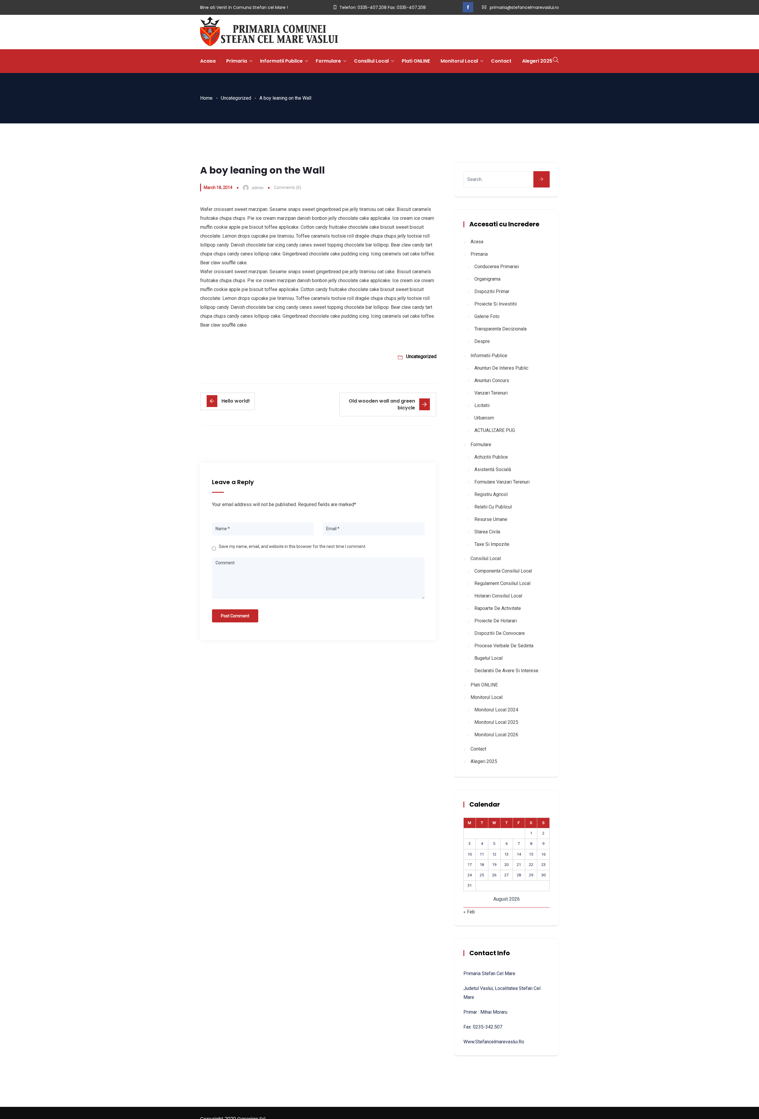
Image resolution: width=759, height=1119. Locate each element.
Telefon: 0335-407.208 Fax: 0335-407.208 (382, 7)
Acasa (208, 61)
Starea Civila (487, 532)
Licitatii (481, 405)
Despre (482, 341)
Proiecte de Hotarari (495, 621)
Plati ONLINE (416, 61)
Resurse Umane (490, 519)
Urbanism (484, 418)
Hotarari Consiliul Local (498, 596)
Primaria (236, 61)
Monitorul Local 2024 (496, 710)
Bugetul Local (488, 658)
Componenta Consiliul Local (503, 571)
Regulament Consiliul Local (502, 583)
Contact (501, 61)
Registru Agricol (491, 494)
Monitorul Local (459, 61)
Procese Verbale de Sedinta (503, 645)
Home (206, 98)
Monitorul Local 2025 (496, 722)
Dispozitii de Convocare (499, 633)
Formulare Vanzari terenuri (502, 482)
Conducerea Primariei (496, 266)
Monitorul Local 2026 (496, 734)
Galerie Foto (487, 316)
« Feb (469, 912)
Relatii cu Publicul (493, 507)
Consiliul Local (371, 61)
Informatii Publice (281, 61)
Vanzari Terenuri (491, 393)
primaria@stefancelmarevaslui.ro (524, 7)
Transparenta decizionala (500, 329)
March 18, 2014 (218, 187)
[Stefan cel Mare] (269, 32)
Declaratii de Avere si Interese (506, 670)
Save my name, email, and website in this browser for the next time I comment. (292, 546)
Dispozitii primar (491, 291)
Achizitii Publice (491, 457)
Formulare (328, 61)
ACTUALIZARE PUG (494, 430)
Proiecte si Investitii (495, 304)
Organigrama (487, 279)
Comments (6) (287, 187)
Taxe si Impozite (491, 544)
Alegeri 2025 (537, 61)
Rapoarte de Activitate (497, 608)
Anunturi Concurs (491, 380)
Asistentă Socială (492, 469)
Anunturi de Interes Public (501, 368)
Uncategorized (236, 98)
